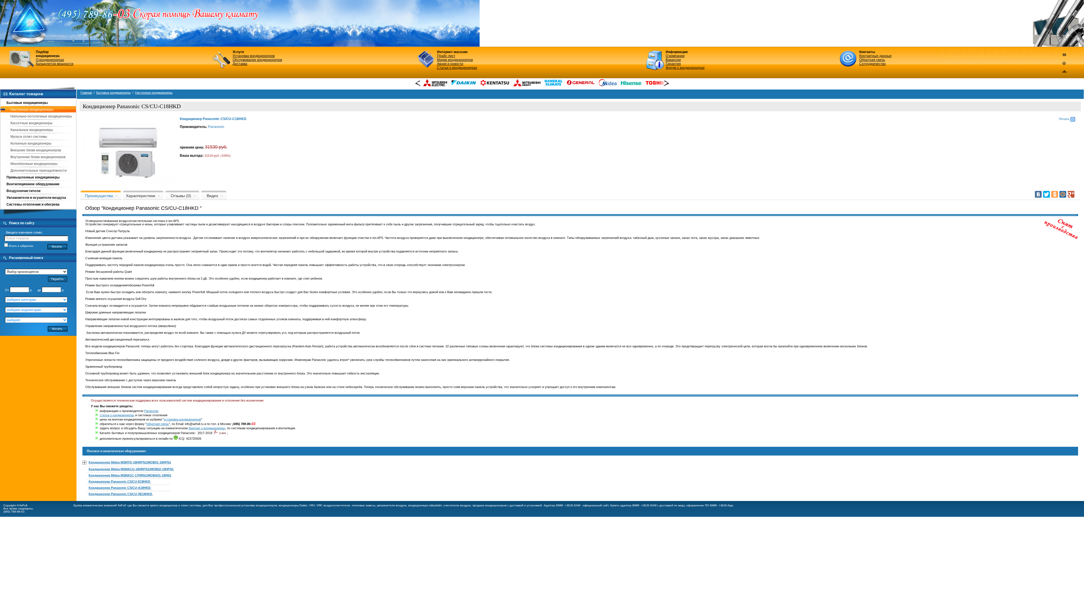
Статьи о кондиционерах (457, 68)
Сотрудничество (872, 64)
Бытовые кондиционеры (27, 103)
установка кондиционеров (182, 419)
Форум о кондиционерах (685, 68)
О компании (675, 56)
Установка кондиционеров (254, 56)
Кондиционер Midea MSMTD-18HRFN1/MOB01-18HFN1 (130, 462)
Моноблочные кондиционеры (34, 164)
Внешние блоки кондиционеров (35, 150)
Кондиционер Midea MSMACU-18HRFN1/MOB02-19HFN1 (131, 469)
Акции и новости (450, 64)
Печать (1064, 119)
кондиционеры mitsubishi (425, 505)
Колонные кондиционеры (30, 143)
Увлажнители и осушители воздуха (36, 198)
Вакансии (673, 60)
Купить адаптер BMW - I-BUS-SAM (633, 505)
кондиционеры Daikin (293, 505)
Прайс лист (446, 56)
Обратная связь (872, 60)
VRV (312, 505)
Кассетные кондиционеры (31, 123)
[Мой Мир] (1062, 194)
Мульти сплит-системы (28, 137)
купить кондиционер (164, 505)
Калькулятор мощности (54, 64)
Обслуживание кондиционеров (257, 60)
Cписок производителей (23, 279)
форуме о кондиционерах (207, 428)
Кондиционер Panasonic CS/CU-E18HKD (120, 481)
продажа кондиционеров (489, 505)
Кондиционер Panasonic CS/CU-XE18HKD (121, 494)
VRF (319, 505)
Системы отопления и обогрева (33, 204)
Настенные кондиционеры (31, 110)
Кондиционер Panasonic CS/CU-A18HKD (120, 487)
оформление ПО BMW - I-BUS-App (709, 505)
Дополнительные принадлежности (38, 171)
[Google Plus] (1071, 194)
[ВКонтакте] (1038, 194)
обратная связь (158, 424)
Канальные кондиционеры (31, 130)
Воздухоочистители (23, 191)
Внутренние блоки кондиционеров (37, 157)
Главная (86, 92)
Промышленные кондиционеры (33, 177)
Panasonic (216, 127)
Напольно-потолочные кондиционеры (41, 116)
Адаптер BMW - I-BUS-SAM (562, 505)
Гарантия (673, 64)
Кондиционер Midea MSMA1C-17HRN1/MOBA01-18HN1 (130, 475)
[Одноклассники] (1054, 194)
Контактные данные (875, 56)
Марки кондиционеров (455, 60)
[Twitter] (1046, 194)
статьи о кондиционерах (117, 415)
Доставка (240, 64)
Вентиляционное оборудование (33, 184)
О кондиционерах (50, 60)
